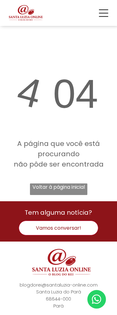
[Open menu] (103, 13)
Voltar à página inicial (58, 187)
